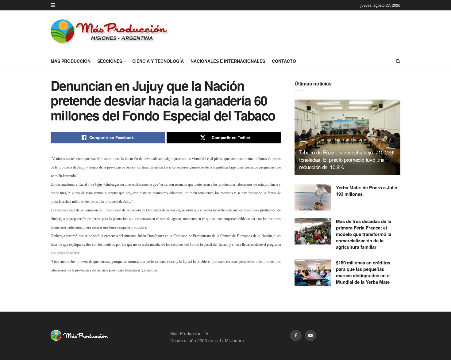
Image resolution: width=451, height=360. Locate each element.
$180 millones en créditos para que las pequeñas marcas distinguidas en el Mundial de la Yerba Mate (363, 272)
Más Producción (71, 61)
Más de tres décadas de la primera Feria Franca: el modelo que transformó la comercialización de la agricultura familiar (363, 234)
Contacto (284, 61)
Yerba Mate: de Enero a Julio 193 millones (366, 190)
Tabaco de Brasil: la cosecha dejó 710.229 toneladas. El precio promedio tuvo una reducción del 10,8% (346, 159)
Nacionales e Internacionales (228, 61)
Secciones (109, 61)
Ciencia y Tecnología (158, 61)
